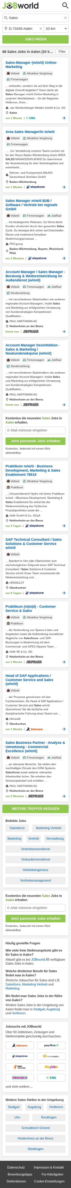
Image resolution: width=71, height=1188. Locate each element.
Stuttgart (39, 1009)
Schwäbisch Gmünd (35, 1128)
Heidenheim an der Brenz (35, 1138)
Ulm (17, 1117)
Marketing (14, 838)
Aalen (35, 52)
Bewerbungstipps (20, 1174)
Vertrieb (33, 838)
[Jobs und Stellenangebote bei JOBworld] (20, 5)
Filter (62, 51)
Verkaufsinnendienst (35, 859)
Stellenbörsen (16, 1181)
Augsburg (53, 1009)
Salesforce (17, 828)
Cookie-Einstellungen (49, 1181)
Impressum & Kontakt (49, 1167)
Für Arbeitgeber (52, 1174)
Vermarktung (55, 838)
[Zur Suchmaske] (65, 5)
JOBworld (38, 959)
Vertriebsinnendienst (35, 849)
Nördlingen (35, 1149)
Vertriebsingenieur (35, 870)
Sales (12, 52)
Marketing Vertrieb (48, 828)
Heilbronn (18, 1013)
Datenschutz (16, 1167)
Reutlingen (49, 1117)
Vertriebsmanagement (35, 880)
